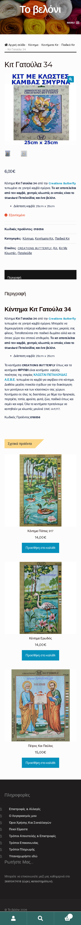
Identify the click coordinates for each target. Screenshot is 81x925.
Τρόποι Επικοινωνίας (23, 843)
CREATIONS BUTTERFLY (35, 248)
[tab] (40, 275)
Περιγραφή (14, 277)
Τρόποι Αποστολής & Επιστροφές (32, 836)
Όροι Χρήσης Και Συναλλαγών (30, 822)
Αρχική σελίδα (16, 45)
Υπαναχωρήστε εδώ (23, 856)
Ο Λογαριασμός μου (23, 816)
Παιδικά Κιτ (68, 45)
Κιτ (55, 248)
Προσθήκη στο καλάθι (40, 548)
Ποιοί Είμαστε (18, 829)
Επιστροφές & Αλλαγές (24, 809)
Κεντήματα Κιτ (49, 45)
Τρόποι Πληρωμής (22, 849)
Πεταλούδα (25, 253)
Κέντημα (33, 45)
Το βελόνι (40, 9)
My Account (13, 918)
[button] (70, 22)
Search (40, 918)
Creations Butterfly (62, 183)
